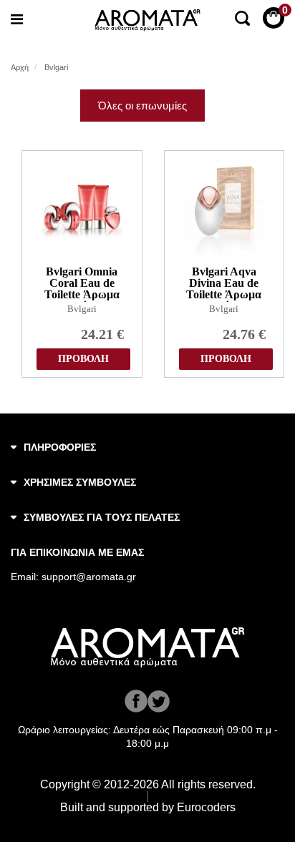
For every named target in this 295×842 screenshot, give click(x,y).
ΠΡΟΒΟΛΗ (83, 358)
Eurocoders (206, 807)
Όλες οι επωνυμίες (142, 105)
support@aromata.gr (89, 576)
